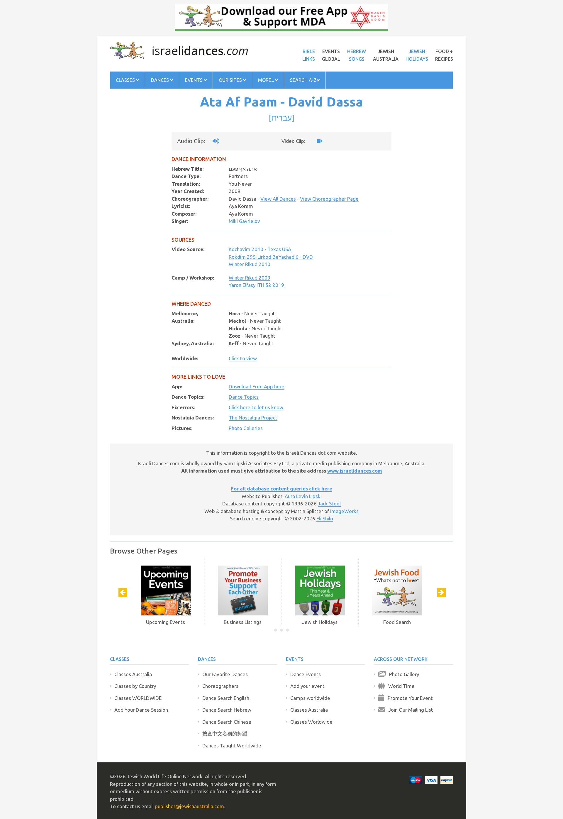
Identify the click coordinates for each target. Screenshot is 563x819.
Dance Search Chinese (226, 722)
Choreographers (220, 686)
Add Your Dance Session (141, 710)
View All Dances (278, 199)
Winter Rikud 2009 (249, 277)
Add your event (307, 686)
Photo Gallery (402, 674)
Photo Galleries (246, 428)
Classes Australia (133, 674)
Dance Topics (244, 397)
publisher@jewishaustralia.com (189, 806)
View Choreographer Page (329, 199)
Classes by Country (135, 686)
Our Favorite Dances (225, 674)
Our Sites (231, 80)
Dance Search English (225, 698)
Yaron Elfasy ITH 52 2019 (256, 285)
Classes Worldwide (311, 722)
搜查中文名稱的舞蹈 (224, 733)
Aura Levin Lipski (303, 496)
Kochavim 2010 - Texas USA (260, 249)
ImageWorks (344, 511)
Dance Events (305, 674)
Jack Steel (329, 503)
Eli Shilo (324, 518)
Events (194, 80)
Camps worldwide (310, 698)
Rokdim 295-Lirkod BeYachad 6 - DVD (271, 257)
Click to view (243, 358)
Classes (126, 80)
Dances (160, 80)
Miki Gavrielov (244, 221)
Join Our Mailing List (409, 710)
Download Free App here (256, 386)
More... (266, 80)
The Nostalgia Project (253, 417)
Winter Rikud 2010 (249, 264)
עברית (282, 117)
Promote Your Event (408, 698)
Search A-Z (303, 80)
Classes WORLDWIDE (138, 698)
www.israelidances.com (354, 470)
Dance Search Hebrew (226, 710)
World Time (400, 686)
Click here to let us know (256, 407)
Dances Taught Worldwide (231, 745)
